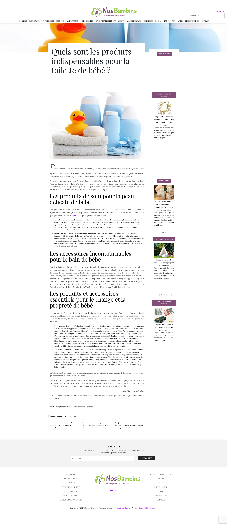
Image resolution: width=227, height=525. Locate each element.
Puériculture (34, 21)
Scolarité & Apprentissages (129, 21)
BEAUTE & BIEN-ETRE (71, 487)
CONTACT (161, 500)
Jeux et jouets (169, 21)
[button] (163, 232)
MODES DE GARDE (71, 496)
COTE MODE (161, 479)
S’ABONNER (147, 458)
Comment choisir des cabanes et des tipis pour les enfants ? (164, 263)
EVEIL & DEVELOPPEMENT (71, 500)
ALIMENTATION (71, 491)
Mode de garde (87, 21)
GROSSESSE (71, 474)
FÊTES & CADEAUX (161, 496)
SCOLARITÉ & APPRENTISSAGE (160, 474)
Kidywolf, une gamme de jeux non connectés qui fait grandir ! (164, 327)
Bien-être (60, 21)
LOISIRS (161, 483)
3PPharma (76, 215)
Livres (180, 21)
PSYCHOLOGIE (71, 483)
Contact (205, 21)
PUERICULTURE (71, 479)
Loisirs (158, 21)
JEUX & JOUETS (160, 487)
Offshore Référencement (147, 508)
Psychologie (48, 21)
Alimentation (72, 21)
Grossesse (22, 21)
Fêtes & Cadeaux (192, 21)
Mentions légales (123, 508)
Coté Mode (148, 21)
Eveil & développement (106, 21)
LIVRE (160, 491)
